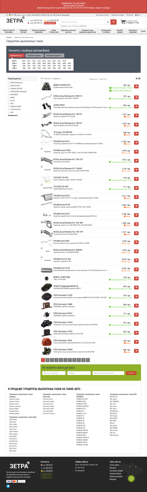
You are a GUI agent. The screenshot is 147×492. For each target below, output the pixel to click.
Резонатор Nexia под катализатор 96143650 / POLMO (71, 243)
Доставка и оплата (102, 15)
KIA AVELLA (113, 397)
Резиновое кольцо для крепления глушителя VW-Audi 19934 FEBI (76, 325)
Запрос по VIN (46, 477)
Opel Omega (13, 443)
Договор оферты (115, 473)
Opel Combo (13, 427)
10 (83, 360)
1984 (44, 68)
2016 (54, 61)
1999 (69, 66)
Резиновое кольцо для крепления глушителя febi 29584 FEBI (74, 352)
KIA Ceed (113, 404)
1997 (59, 66)
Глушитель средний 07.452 (62, 261)
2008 (64, 63)
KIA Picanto (113, 416)
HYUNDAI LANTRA (82, 430)
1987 (59, 68)
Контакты (130, 15)
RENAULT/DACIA (15, 106)
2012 (34, 61)
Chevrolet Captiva (48, 401)
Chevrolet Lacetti (48, 409)
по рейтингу (55, 78)
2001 (29, 63)
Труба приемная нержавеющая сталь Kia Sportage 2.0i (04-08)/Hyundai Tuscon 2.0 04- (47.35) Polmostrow (89, 270)
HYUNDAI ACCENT (82, 399)
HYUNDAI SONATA (82, 440)
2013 (39, 61)
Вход (138, 15)
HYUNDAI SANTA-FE (82, 437)
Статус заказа (114, 465)
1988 (64, 68)
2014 (44, 61)
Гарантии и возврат (116, 476)
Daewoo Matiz (14, 409)
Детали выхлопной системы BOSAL (65, 234)
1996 (54, 66)
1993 (39, 66)
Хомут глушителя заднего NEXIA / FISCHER (68, 180)
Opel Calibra (13, 424)
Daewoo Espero (14, 399)
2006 (54, 63)
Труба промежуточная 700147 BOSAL (66, 125)
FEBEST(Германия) (16, 83)
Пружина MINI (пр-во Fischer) (63, 189)
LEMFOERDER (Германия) (18, 91)
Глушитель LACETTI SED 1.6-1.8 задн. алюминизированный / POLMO (76, 198)
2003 (39, 63)
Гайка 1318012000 (60, 279)
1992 (34, 66)
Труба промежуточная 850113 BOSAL (66, 98)
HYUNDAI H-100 (81, 413)
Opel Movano (13, 441)
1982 (34, 68)
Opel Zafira (12, 451)
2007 (59, 63)
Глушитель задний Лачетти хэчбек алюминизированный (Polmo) (75, 216)
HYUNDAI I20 (80, 418)
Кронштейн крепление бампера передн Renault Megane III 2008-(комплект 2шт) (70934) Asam (85, 107)
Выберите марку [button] (34, 55)
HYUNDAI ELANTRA (82, 406)
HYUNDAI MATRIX (82, 433)
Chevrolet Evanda (48, 406)
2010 (23, 61)
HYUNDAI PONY (81, 435)
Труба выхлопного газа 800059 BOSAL (66, 252)
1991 (29, 66)
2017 (59, 61)
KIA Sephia (113, 425)
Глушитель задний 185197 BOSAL (64, 116)
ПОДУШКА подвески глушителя (64, 306)
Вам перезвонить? (50, 23)
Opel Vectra (13, 446)
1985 (49, 68)
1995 (49, 66)
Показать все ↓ (13, 115)
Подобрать (131, 373)
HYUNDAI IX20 (80, 425)
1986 (54, 68)
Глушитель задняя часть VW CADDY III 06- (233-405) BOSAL (73, 225)
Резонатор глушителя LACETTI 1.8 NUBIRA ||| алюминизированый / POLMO (78, 144)
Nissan (12, 100)
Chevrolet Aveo (48, 399)
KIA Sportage (114, 435)
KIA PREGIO (113, 418)
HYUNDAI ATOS (81, 401)
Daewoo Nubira (14, 413)
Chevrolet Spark (48, 411)
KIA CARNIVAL (114, 401)
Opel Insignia (13, 434)
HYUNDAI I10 (80, 416)
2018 (64, 61)
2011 (29, 61)
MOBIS (12, 97)
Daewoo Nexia (14, 411)
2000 (23, 63)
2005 (49, 63)
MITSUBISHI (14, 94)
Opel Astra (12, 422)
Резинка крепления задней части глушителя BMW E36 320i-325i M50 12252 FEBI (80, 297)
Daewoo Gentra (14, 401)
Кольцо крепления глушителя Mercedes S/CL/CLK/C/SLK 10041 (75, 343)
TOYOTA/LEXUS (15, 109)
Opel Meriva (13, 439)
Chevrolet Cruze (48, 404)
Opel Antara (13, 419)
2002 (34, 63)
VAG (11, 112)
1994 (44, 66)
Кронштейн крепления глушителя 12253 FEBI (68, 334)
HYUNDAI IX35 (80, 428)
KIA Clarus (113, 409)
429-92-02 (36, 20)
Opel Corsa (12, 429)
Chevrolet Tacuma (49, 413)
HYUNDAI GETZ (81, 409)
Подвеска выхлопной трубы (63, 87)
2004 (44, 63)
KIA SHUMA (113, 428)
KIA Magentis (114, 411)
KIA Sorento (114, 430)
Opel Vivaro (13, 448)
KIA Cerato (113, 406)
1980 (23, 68)
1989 (69, 68)
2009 (69, 63)
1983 (39, 68)
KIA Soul (112, 433)
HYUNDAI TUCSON (82, 445)
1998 (64, 66)
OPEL (12, 103)
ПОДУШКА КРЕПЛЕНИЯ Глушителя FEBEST (67, 288)
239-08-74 (36, 23)
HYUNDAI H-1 (80, 411)
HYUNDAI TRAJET (82, 442)
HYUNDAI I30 (80, 421)
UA (12, 15)
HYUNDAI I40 (80, 423)
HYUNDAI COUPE (81, 404)
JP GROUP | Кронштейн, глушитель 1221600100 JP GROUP (73, 134)
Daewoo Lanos (14, 404)
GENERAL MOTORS (16, 89)
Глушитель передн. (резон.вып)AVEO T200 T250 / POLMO (72, 207)
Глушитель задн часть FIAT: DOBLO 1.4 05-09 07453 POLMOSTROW (75, 153)
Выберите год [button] (16, 55)
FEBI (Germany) (15, 86)
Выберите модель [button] (54, 55)
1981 (29, 68)
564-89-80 (53, 20)
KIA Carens (113, 399)
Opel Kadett (13, 436)
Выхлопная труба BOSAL (62, 162)
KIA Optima (113, 413)
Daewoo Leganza (15, 406)
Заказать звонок (46, 474)
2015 (49, 61)
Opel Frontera (13, 431)
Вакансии (113, 479)
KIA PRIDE (113, 421)
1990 (23, 66)
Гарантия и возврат (117, 15)
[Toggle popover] (131, 478)
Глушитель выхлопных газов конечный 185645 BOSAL (71, 171)
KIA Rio (112, 423)
